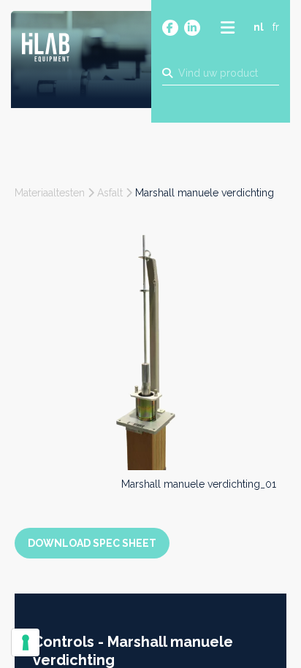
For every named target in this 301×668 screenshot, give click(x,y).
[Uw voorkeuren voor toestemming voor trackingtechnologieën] (25, 642)
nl (259, 27)
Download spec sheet (92, 543)
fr (276, 27)
